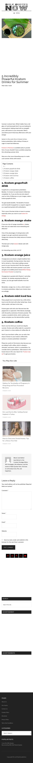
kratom (16, 243)
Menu (18, 13)
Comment (5, 490)
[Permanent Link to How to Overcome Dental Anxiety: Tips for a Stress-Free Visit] (17, 422)
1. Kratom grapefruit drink (11, 168)
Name (4, 513)
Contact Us (5, 709)
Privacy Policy (5, 719)
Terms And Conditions (7, 723)
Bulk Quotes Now (16, 7)
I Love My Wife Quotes (8, 743)
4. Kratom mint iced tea (10, 175)
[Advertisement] (16, 57)
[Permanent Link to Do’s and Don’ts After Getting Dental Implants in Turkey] (17, 396)
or (24, 224)
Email (4, 522)
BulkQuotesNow (21, 757)
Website (4, 531)
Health (10, 85)
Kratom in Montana (7, 147)
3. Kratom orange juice (10, 173)
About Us (4, 701)
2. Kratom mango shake (10, 171)
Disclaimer (4, 716)
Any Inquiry (5, 705)
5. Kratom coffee (8, 178)
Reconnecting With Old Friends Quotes (12, 745)
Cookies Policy (5, 712)
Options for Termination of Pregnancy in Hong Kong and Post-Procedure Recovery (16, 386)
